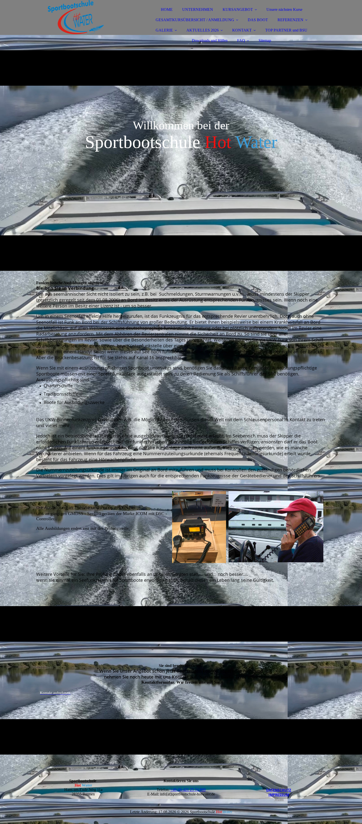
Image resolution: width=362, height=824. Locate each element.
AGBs (279, 799)
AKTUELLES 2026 (202, 30)
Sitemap (265, 40)
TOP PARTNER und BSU (286, 30)
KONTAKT (242, 30)
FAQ (241, 40)
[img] (79, 17)
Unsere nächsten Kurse (284, 9)
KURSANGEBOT (238, 9)
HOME (167, 9)
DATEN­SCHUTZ (278, 790)
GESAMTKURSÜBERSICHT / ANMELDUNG (195, 20)
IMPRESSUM (278, 794)
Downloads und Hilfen (210, 40)
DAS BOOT (258, 20)
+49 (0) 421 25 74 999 (188, 790)
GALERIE (164, 30)
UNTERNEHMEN (197, 9)
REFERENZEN (290, 20)
